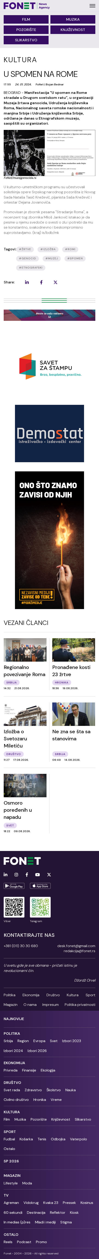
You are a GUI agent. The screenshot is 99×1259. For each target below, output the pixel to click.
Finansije (29, 1070)
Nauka (70, 1090)
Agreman (11, 1202)
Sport (90, 995)
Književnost (73, 29)
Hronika (39, 1099)
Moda (27, 1183)
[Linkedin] (5, 875)
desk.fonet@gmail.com (76, 945)
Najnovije (14, 1018)
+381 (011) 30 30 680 (21, 945)
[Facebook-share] (41, 282)
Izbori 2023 (71, 1040)
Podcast (24, 1241)
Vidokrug (31, 1202)
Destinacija (36, 1212)
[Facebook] (27, 875)
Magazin (10, 1004)
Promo (41, 1241)
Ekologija (48, 1070)
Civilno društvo (16, 1099)
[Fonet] (27, 5)
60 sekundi (13, 1212)
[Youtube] (37, 875)
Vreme (56, 1099)
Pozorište (26, 29)
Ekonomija (31, 995)
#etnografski (31, 267)
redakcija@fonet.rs (79, 950)
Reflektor (57, 1212)
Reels (8, 1241)
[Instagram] (16, 875)
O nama (30, 1004)
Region (23, 1040)
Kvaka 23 (50, 1202)
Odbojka (58, 1139)
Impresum (50, 1004)
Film (26, 19)
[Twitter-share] (55, 282)
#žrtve (25, 249)
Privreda (10, 1070)
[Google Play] (14, 886)
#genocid (27, 258)
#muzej (51, 258)
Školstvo (54, 1090)
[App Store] (40, 886)
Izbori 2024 (13, 1050)
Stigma (66, 1222)
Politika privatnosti (80, 1004)
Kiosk (74, 1212)
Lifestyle (11, 1183)
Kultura (73, 995)
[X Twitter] (49, 875)
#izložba (48, 249)
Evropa (39, 1040)
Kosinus (87, 1202)
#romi (70, 249)
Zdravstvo (33, 1090)
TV (6, 1195)
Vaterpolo (78, 1139)
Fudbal (9, 1139)
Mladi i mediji (45, 1222)
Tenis (42, 1139)
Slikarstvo (26, 40)
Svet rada (12, 1090)
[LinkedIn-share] (27, 282)
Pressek (69, 1202)
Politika (9, 995)
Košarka (26, 1139)
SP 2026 (11, 1161)
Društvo (53, 995)
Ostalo (9, 1148)
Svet (54, 1040)
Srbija (8, 1040)
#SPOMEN (75, 258)
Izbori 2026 (37, 1050)
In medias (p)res (17, 1222)
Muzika (73, 19)
